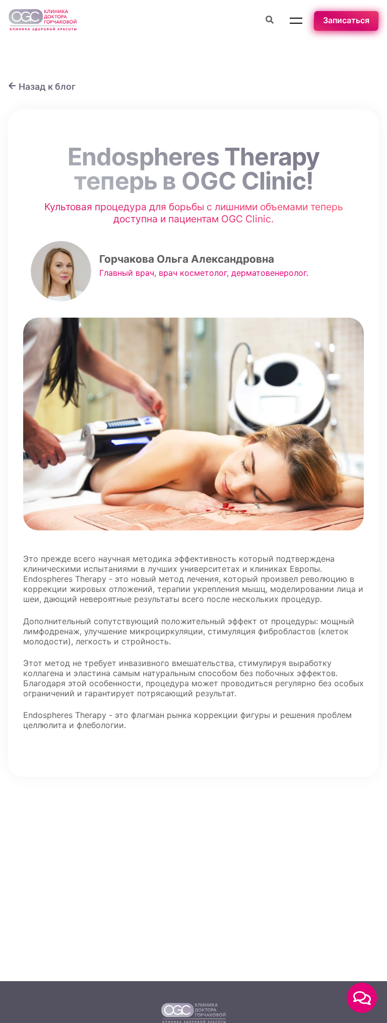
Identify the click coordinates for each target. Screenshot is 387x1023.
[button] (296, 20)
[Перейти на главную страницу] (42, 21)
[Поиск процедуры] (270, 20)
